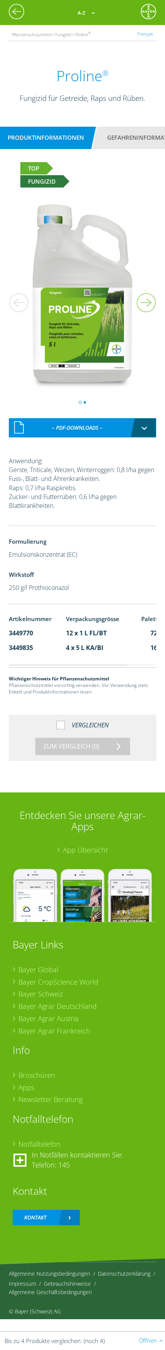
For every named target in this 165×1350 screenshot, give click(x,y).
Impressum (22, 1283)
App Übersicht (85, 849)
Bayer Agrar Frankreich (54, 1030)
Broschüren (36, 1075)
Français (145, 34)
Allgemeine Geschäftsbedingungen (50, 1292)
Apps (26, 1087)
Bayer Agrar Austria (48, 1018)
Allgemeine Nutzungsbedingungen (49, 1273)
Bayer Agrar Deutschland (57, 1006)
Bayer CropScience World (58, 982)
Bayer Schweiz (40, 993)
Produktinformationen (46, 137)
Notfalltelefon (39, 1144)
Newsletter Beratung (50, 1099)
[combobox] (83, 427)
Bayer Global (38, 969)
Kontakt (35, 1217)
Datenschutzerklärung (124, 1273)
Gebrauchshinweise (67, 1283)
